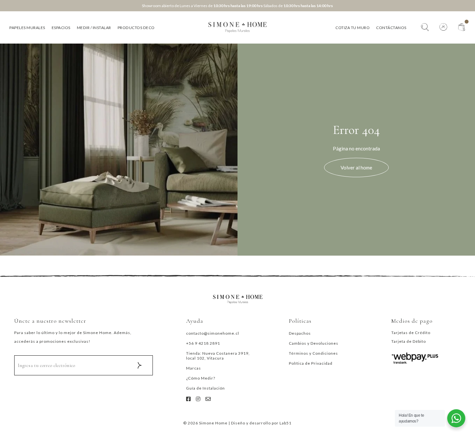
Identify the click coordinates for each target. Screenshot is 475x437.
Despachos (300, 333)
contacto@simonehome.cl (212, 333)
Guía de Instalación (205, 388)
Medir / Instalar (94, 27)
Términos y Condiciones (313, 353)
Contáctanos (391, 27)
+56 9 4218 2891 (203, 343)
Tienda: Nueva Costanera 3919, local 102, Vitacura (218, 356)
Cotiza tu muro (352, 27)
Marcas (193, 368)
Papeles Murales (27, 27)
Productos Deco (136, 27)
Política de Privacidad (310, 363)
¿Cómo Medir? (200, 378)
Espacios (61, 27)
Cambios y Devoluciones (313, 343)
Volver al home (356, 167)
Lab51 (285, 423)
